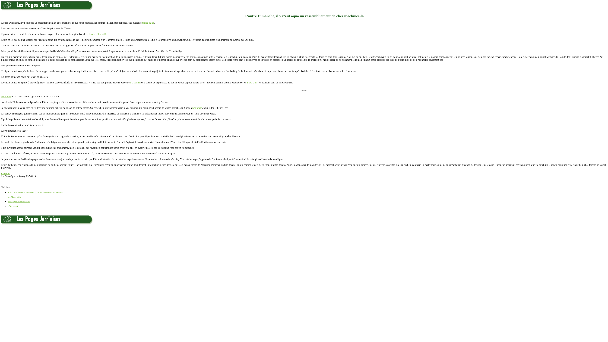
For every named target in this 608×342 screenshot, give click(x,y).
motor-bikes (148, 22)
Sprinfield (197, 108)
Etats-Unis (252, 82)
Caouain (5, 173)
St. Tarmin (135, 82)
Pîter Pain (6, 96)
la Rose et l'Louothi (96, 34)
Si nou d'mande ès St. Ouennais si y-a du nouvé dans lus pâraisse (35, 192)
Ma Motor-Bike (14, 197)
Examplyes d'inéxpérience (19, 201)
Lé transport (13, 206)
